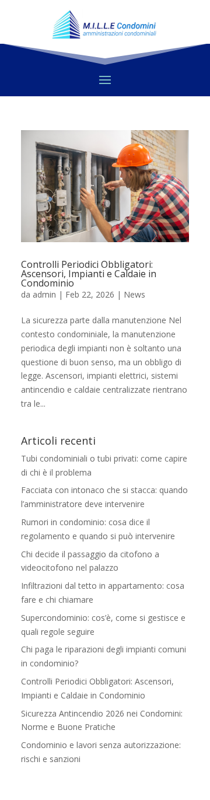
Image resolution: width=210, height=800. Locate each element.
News (134, 294)
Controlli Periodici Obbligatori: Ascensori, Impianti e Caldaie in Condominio (88, 273)
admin (44, 294)
